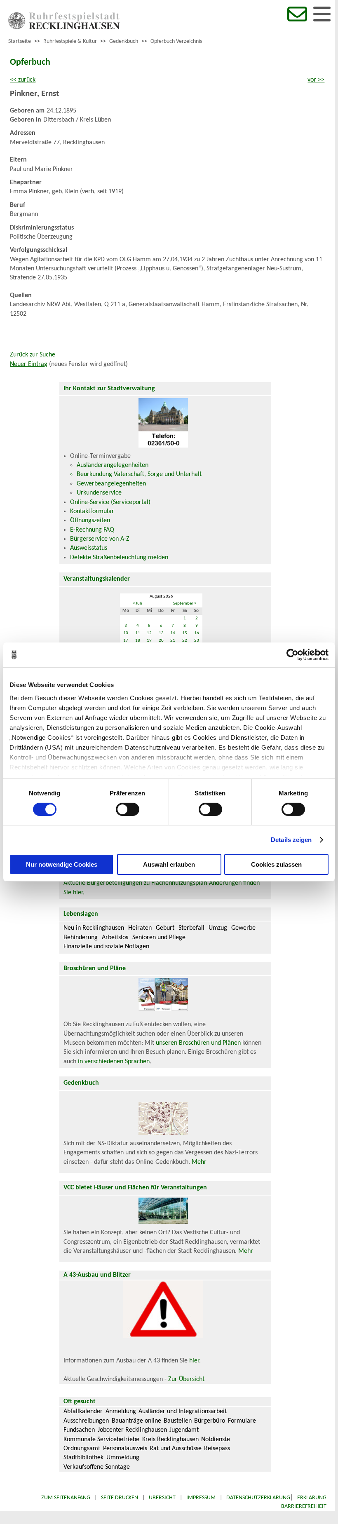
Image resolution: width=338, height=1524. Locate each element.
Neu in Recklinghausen (93, 928)
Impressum (201, 1498)
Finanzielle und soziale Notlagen (106, 946)
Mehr (199, 1162)
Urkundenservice (99, 493)
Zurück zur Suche (32, 355)
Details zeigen (291, 839)
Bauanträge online (136, 1421)
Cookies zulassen (276, 864)
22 (184, 640)
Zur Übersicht (186, 1379)
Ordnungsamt (81, 1448)
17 (125, 640)
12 (149, 633)
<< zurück (22, 80)
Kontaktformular (92, 511)
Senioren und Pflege (158, 937)
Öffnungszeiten (90, 520)
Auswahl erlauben (169, 864)
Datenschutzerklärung (258, 1498)
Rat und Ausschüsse (176, 1448)
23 (196, 640)
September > (184, 603)
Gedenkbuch (123, 41)
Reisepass (217, 1448)
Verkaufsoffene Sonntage (96, 1467)
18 (137, 640)
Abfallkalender (83, 1411)
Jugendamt (184, 1430)
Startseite (19, 41)
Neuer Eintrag (28, 364)
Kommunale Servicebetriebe (101, 1439)
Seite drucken (119, 1498)
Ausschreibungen (86, 1421)
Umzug (218, 928)
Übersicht (162, 1498)
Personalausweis (125, 1448)
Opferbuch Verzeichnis (176, 41)
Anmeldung (121, 1411)
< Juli (137, 603)
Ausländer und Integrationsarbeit (182, 1411)
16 (196, 633)
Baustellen (178, 1421)
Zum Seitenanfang (65, 1498)
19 (149, 640)
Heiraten (140, 928)
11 (137, 633)
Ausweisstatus (88, 548)
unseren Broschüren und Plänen (199, 1043)
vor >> (315, 80)
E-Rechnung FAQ (92, 530)
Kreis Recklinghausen (170, 1439)
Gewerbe (243, 928)
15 (184, 633)
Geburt (165, 928)
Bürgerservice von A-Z (99, 539)
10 (125, 633)
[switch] (127, 809)
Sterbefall (191, 928)
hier (194, 1361)
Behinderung (80, 937)
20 (161, 640)
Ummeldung (122, 1457)
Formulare (242, 1421)
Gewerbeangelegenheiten (111, 484)
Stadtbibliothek (83, 1457)
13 (161, 633)
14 (172, 633)
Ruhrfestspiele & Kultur (70, 41)
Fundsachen (79, 1430)
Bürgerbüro (209, 1421)
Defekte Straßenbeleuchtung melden (119, 557)
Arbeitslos (115, 937)
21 (172, 640)
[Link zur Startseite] (64, 27)
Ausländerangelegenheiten (112, 465)
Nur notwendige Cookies (61, 864)
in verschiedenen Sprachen (114, 1061)
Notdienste (215, 1439)
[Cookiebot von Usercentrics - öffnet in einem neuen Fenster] (292, 655)
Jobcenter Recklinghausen (132, 1430)
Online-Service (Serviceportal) (110, 502)
